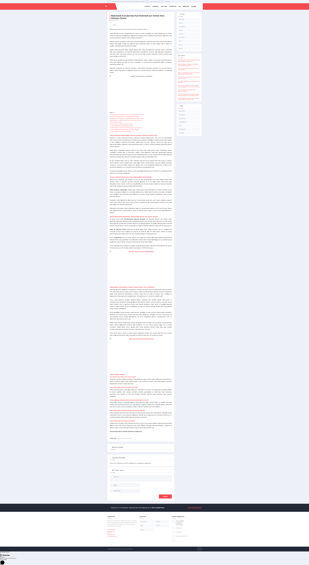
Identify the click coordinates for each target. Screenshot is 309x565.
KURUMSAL (155, 6)
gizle (114, 112)
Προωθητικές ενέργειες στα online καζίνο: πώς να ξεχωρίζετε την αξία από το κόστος (188, 86)
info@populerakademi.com (155, 1)
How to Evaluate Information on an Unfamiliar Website (186, 90)
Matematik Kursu (111, 531)
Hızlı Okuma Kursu (111, 529)
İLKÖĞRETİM (172, 6)
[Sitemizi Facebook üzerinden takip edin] (196, 1)
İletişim (142, 529)
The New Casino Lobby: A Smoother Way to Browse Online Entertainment (189, 60)
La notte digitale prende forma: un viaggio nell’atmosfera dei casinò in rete (188, 99)
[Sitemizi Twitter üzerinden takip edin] (198, 1)
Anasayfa (113, 20)
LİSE (179, 6)
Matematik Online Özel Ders (124, 438)
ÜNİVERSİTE (186, 6)
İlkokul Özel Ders (111, 534)
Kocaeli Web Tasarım (128, 549)
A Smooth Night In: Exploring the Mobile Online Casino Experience (188, 65)
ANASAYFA (147, 6)
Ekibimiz (158, 521)
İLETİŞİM (193, 6)
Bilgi (117, 20)
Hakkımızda (144, 521)
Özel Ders (109, 533)
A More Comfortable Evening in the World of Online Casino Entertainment (189, 73)
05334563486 (167, 1)
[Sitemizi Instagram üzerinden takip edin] (200, 1)
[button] (154, 552)
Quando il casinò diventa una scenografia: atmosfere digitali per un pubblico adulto (188, 94)
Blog (142, 525)
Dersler (158, 525)
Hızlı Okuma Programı (112, 536)
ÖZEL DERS (164, 6)
